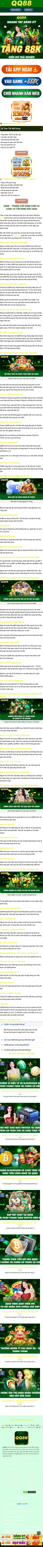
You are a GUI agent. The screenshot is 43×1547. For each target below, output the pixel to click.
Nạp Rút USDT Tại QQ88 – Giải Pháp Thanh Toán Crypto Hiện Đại (20, 1223)
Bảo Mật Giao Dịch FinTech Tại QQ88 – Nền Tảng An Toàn (20, 1135)
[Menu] (3, 3)
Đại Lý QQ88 (29, 1487)
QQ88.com (17, 235)
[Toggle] (2, 1024)
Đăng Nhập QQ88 (31, 1470)
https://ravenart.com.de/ (18, 1507)
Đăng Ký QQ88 (30, 1473)
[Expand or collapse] (40, 128)
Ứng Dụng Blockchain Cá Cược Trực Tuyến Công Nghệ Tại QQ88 (20, 1179)
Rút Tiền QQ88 (30, 1480)
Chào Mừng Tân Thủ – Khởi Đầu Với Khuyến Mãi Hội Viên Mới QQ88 (20, 1401)
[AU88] (21, 1536)
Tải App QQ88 (30, 1484)
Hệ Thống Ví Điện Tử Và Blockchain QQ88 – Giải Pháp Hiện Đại (20, 1092)
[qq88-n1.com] (22, 3)
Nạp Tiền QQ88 (30, 1477)
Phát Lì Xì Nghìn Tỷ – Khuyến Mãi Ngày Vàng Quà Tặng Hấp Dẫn (20, 1357)
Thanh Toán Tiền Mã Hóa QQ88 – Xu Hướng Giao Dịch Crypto (20, 1268)
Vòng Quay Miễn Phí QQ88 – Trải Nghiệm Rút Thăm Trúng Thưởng (20, 1312)
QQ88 (4, 1447)
